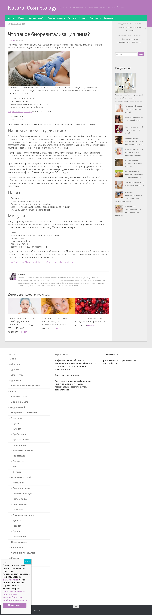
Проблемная (19, 434)
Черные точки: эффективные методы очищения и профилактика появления (56, 321)
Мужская (17, 466)
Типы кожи (17, 418)
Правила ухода (19, 542)
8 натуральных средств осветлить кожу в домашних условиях (134, 152)
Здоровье (108, 18)
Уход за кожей (36, 18)
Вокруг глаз (19, 461)
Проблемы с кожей (21, 477)
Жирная (17, 428)
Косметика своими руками (25, 385)
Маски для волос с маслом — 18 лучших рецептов (133, 163)
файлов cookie (10, 579)
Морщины (18, 482)
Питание (72, 18)
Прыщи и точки (21, 488)
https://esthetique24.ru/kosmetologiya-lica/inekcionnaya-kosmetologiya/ (41, 262)
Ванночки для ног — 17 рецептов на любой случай (134, 130)
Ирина (12, 40)
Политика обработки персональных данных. (14, 594)
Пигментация (20, 498)
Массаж (15, 558)
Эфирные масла (19, 401)
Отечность (18, 509)
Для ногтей (17, 374)
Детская (17, 472)
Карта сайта (61, 354)
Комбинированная (23, 450)
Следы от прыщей (22, 493)
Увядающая (19, 455)
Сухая (16, 423)
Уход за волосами (56, 18)
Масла (21, 18)
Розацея (17, 525)
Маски (11, 18)
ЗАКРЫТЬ (28, 562)
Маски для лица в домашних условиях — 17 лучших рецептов (134, 174)
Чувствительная (21, 439)
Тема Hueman (35, 610)
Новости (83, 18)
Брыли (16, 531)
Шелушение (19, 536)
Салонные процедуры (23, 552)
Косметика (17, 547)
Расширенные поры (23, 515)
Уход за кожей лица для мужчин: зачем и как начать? (134, 109)
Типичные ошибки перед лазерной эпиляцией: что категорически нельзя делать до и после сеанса (129, 98)
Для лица (16, 369)
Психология (95, 18)
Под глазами (20, 504)
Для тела (16, 380)
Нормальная (19, 445)
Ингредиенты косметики (24, 412)
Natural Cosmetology (32, 7)
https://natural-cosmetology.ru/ (71, 386)
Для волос (16, 364)
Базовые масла (19, 396)
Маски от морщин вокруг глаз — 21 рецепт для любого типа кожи (134, 141)
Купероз (17, 520)
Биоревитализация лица (20, 111)
